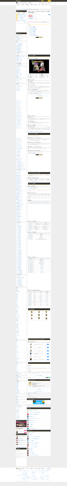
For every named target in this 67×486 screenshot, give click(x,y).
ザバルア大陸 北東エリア (19, 260)
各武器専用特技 (18, 390)
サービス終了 (22, 4)
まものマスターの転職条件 (32, 31)
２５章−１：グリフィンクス (19, 141)
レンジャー (17, 301)
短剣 (16, 345)
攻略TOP (18, 4)
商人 (16, 304)
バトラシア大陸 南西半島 (19, 226)
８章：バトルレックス (18, 106)
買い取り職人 (17, 410)
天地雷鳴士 (17, 331)
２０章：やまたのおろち (18, 123)
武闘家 (17, 297)
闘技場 (35, 4)
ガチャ (39, 4)
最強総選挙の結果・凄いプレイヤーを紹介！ (33, 18)
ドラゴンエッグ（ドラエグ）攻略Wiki (25, 478)
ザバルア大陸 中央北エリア (19, 257)
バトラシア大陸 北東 (18, 233)
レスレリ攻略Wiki (33, 475)
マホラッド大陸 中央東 (18, 243)
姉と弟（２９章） (18, 212)
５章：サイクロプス (18, 102)
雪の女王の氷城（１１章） (19, 186)
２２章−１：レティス (18, 126)
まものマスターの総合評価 (32, 26)
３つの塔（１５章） (18, 192)
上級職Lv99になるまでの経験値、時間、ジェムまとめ (34, 153)
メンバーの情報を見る (39, 389)
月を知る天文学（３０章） (19, 213)
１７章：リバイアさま (18, 119)
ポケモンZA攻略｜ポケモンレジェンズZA (26, 470)
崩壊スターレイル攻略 (24, 473)
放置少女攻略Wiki (42, 478)
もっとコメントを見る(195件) (39, 375)
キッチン (17, 414)
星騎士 (17, 325)
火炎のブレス (35, 118)
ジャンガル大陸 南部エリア (19, 254)
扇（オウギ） (17, 352)
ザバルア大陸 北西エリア (19, 256)
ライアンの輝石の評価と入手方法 (21, 17)
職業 (29, 394)
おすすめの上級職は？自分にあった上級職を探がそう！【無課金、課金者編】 (36, 131)
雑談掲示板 (27, 4)
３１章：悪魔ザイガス (18, 151)
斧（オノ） (17, 351)
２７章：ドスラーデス (18, 145)
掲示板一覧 (17, 42)
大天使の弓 (44, 128)
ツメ (16, 349)
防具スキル (17, 389)
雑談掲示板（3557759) (18, 46)
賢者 (46, 313)
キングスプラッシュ (18, 80)
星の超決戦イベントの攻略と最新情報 (22, 20)
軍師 (16, 338)
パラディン (39, 313)
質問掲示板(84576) (18, 49)
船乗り (17, 298)
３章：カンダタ (18, 90)
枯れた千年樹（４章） (18, 176)
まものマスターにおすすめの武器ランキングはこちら (34, 181)
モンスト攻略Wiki (42, 473)
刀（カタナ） (17, 359)
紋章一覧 (17, 379)
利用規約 (23, 468)
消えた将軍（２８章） (18, 210)
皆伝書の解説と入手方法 (18, 376)
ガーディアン (17, 328)
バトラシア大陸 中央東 (18, 229)
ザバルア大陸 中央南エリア (19, 263)
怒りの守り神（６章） (18, 179)
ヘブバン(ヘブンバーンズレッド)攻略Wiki (35, 478)
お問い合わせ (36, 468)
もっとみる (25, 22)
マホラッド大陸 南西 (18, 246)
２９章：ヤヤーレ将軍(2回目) (19, 148)
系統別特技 (17, 392)
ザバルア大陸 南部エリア (19, 267)
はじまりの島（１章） (18, 172)
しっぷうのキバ (38, 90)
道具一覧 (17, 397)
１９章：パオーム (18, 122)
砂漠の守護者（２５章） (18, 206)
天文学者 (46, 319)
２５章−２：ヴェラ (18, 142)
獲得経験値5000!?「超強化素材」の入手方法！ (22, 14)
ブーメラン (17, 355)
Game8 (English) (42, 468)
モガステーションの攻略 (18, 79)
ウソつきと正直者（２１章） (19, 200)
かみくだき (36, 139)
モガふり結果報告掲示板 (18, 45)
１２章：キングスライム (18, 112)
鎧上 (16, 365)
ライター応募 (49, 468)
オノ (46, 203)
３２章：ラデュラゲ (18, 152)
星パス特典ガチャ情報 (18, 62)
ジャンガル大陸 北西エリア (19, 250)
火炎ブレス (39, 139)
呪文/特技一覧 (17, 382)
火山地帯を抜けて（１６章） (19, 193)
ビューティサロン (18, 407)
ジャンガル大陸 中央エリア (19, 253)
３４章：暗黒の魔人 (18, 155)
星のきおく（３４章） (18, 219)
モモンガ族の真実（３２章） (19, 216)
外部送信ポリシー (32, 468)
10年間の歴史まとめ (31, 17)
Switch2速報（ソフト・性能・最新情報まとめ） (45, 470)
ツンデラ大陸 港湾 (18, 236)
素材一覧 (17, 403)
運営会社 (39, 468)
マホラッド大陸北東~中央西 (19, 281)
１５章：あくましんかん (18, 116)
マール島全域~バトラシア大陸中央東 (20, 277)
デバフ (45, 82)
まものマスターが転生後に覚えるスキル (34, 35)
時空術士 (17, 332)
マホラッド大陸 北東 (18, 240)
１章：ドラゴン (18, 87)
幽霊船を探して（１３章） (19, 189)
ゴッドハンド (17, 322)
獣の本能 (47, 293)
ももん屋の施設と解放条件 (19, 406)
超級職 (42, 4)
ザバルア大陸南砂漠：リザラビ (19, 166)
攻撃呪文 (17, 386)
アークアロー (47, 128)
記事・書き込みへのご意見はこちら (39, 391)
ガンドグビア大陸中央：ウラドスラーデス (20, 168)
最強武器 (32, 4)
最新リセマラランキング (18, 69)
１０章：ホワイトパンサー (19, 109)
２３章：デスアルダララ (18, 138)
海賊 (46, 316)
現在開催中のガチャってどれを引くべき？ (20, 56)
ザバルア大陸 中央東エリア (19, 264)
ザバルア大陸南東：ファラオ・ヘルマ (20, 165)
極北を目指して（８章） (18, 182)
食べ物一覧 (17, 400)
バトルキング (17, 321)
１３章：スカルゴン (18, 113)
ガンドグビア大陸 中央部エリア (19, 273)
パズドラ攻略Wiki (33, 473)
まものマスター (18, 314)
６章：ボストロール (18, 103)
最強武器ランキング (18, 70)
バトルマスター (31, 313)
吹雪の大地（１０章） (18, 185)
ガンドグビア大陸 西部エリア (19, 270)
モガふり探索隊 (18, 417)
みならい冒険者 (18, 291)
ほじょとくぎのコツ (33, 82)
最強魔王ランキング (18, 76)
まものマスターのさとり (31, 188)
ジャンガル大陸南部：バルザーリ (19, 162)
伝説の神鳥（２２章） (18, 202)
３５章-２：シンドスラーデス (19, 158)
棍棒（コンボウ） (18, 358)
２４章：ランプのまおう (18, 139)
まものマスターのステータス (33, 32)
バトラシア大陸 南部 (18, 227)
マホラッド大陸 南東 (18, 247)
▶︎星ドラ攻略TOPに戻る (19, 35)
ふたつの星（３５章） (18, 220)
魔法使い (17, 294)
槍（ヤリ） (17, 348)
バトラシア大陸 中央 (18, 230)
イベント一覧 (17, 53)
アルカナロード (18, 335)
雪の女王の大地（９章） (18, 183)
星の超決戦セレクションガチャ (19, 59)
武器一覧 (17, 341)
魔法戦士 (32, 316)
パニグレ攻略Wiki (24, 479)
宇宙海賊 (17, 324)
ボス (49, 4)
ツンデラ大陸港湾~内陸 (18, 280)
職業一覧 (17, 288)
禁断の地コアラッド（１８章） (19, 196)
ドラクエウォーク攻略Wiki (24, 474)
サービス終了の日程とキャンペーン (20, 38)
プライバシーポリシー (27, 468)
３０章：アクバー (18, 149)
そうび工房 (17, 416)
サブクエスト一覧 (18, 223)
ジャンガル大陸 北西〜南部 (19, 284)
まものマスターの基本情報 (32, 30)
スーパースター (31, 319)
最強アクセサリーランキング (19, 73)
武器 (46, 4)
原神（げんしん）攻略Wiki (24, 475)
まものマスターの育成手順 (32, 27)
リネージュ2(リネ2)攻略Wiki (34, 479)
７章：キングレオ (18, 105)
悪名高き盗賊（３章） (18, 175)
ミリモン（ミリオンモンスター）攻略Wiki (45, 479)
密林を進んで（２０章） (18, 199)
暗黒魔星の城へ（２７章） (19, 209)
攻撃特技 (17, 383)
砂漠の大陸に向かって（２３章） (19, 203)
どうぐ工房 (17, 413)
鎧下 (16, 366)
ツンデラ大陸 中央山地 (18, 237)
